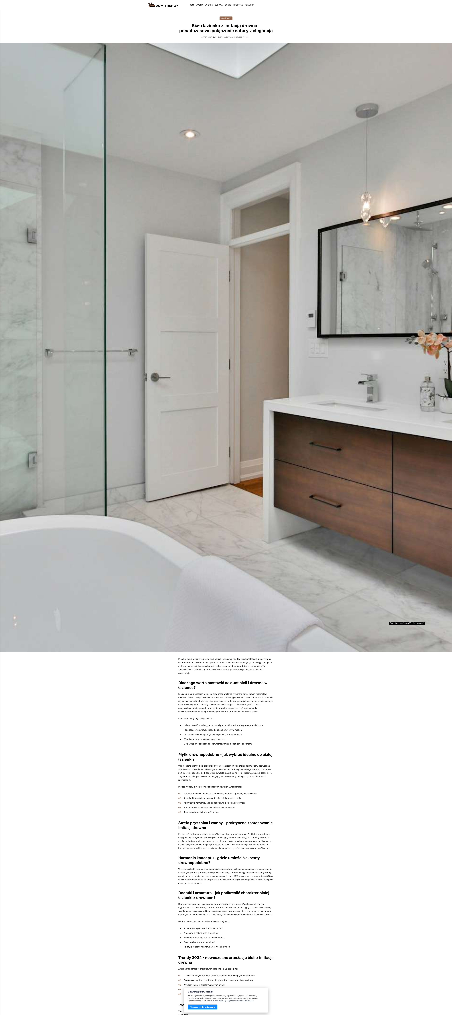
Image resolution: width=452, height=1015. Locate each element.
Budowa (219, 5)
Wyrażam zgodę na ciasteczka (202, 1007)
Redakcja (212, 37)
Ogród (228, 5)
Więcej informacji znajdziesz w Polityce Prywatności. (233, 1001)
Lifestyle (238, 5)
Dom (192, 5)
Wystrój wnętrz (204, 5)
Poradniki (249, 5)
